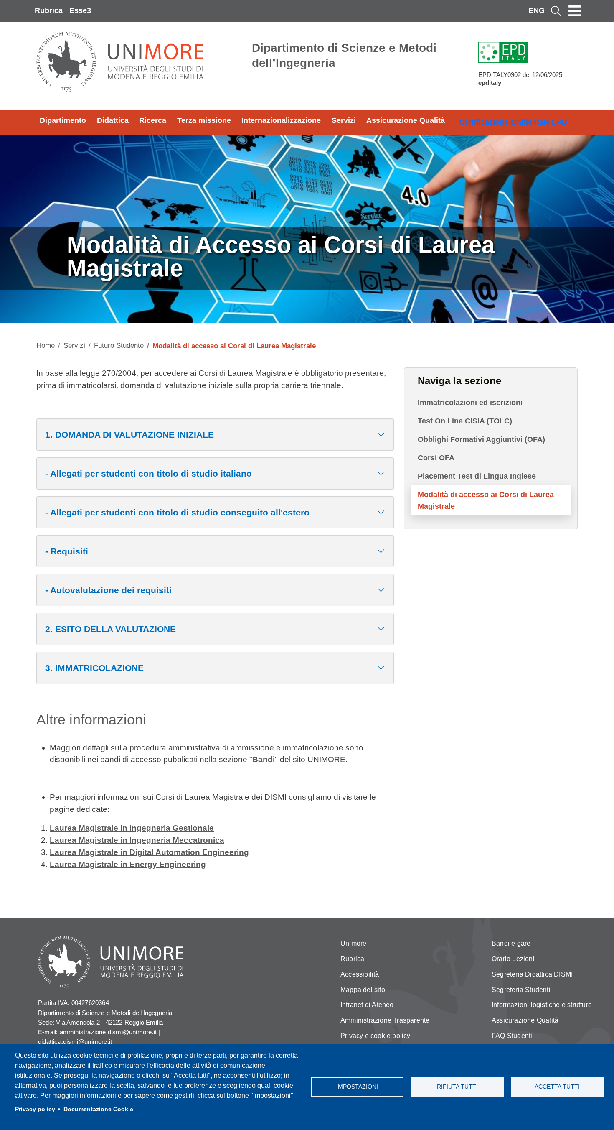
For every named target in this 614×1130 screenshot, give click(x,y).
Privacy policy (35, 1109)
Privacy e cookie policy (375, 1035)
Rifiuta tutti (457, 1087)
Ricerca (152, 120)
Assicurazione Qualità (405, 120)
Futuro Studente (119, 345)
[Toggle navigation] (575, 11)
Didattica (113, 120)
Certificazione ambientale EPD (513, 122)
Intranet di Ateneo (367, 1004)
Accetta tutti (557, 1087)
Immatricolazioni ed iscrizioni (470, 402)
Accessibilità (359, 974)
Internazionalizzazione (281, 120)
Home (45, 345)
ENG (536, 10)
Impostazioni (357, 1087)
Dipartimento (63, 120)
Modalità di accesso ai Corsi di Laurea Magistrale (486, 500)
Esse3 (80, 10)
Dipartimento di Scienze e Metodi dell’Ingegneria (344, 55)
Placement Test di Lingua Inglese (477, 476)
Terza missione (204, 120)
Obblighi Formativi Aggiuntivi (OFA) (481, 439)
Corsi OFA (436, 458)
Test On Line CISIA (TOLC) (465, 421)
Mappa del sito (362, 989)
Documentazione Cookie (98, 1109)
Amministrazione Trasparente (384, 1020)
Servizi (344, 120)
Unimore (353, 943)
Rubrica (49, 10)
